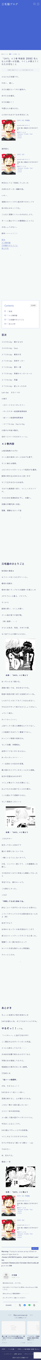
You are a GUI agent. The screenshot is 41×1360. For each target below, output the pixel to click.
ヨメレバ (27, 125)
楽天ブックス (21, 132)
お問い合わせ (18, 1354)
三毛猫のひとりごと (10, 245)
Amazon (20, 134)
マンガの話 (14, 54)
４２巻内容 (6, 242)
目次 (3, 239)
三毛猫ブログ (10, 4)
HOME (3, 1349)
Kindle (26, 134)
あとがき (5, 248)
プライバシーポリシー (30, 1354)
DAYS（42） (21, 154)
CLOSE (33, 305)
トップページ (7, 1354)
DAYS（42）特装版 (23, 120)
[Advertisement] (20, 29)
